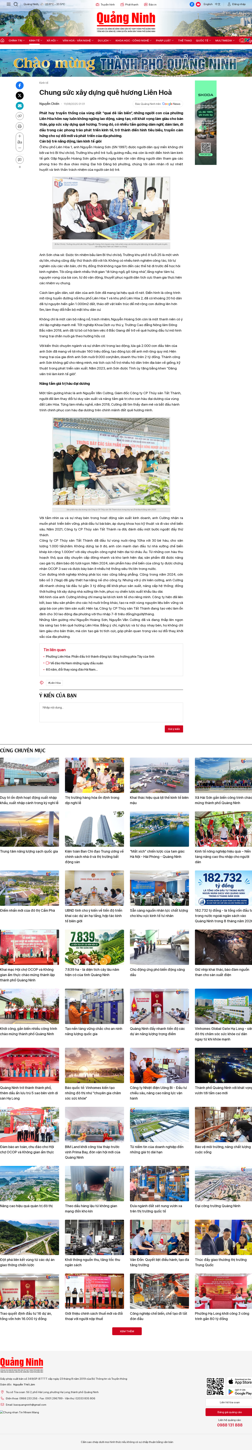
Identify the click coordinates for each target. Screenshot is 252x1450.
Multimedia (223, 40)
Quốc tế (202, 40)
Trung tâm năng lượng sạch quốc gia (29, 851)
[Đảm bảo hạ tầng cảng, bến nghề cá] (29, 1345)
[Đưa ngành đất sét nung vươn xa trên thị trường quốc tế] (159, 1183)
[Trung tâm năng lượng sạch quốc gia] (29, 829)
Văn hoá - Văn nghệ (77, 40)
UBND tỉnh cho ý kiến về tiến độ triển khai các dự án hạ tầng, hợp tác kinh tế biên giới (93, 915)
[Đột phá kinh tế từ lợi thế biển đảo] (29, 1398)
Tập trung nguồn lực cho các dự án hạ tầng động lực (157, 1370)
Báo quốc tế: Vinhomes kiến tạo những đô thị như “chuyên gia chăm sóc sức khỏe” (93, 1093)
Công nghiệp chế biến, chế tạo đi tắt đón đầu (158, 1316)
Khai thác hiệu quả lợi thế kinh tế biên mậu (159, 800)
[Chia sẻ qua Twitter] (20, 96)
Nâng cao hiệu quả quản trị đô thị (26, 1206)
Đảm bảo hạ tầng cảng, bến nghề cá (28, 1367)
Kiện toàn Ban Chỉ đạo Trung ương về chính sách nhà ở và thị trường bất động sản (94, 856)
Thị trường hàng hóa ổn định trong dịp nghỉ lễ (92, 800)
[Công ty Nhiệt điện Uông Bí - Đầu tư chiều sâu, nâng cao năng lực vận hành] (159, 1065)
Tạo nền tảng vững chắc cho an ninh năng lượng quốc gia (93, 1031)
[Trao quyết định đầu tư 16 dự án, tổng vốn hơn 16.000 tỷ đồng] (29, 1291)
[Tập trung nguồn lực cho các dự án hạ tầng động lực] (159, 1345)
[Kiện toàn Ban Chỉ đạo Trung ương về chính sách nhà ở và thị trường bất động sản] (94, 829)
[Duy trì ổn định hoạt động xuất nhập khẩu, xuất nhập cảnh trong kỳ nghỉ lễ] (29, 775)
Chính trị (15, 40)
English (208, 4)
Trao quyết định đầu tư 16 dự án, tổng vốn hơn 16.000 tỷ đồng (26, 1316)
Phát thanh (131, 4)
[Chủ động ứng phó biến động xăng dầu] (159, 947)
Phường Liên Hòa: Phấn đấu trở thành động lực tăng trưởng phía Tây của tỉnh (100, 656)
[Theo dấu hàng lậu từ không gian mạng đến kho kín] (94, 1183)
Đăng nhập (239, 4)
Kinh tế (34, 40)
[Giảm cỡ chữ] (19, 148)
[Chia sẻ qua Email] (20, 106)
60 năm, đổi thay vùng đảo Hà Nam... (72, 669)
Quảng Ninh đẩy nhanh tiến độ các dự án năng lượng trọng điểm (157, 1031)
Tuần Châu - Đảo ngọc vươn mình (221, 1367)
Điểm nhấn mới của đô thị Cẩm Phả (27, 910)
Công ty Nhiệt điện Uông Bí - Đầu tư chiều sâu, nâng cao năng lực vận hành (158, 1093)
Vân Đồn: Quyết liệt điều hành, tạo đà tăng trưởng (159, 1262)
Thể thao (185, 40)
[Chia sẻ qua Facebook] (20, 85)
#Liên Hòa (54, 682)
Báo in (153, 4)
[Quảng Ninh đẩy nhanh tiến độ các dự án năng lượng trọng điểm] (159, 1006)
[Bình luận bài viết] (20, 160)
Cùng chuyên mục (22, 749)
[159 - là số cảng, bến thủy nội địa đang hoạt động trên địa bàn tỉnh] (94, 1345)
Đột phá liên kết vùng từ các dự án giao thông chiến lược (27, 1262)
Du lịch (103, 40)
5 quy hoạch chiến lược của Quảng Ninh (157, 1423)
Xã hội (51, 40)
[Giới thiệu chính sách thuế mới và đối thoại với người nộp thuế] (94, 1291)
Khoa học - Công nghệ (132, 40)
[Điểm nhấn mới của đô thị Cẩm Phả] (29, 888)
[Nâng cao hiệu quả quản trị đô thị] (29, 1183)
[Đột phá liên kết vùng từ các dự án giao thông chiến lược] (29, 1237)
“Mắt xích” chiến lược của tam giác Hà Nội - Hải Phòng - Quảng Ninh (157, 854)
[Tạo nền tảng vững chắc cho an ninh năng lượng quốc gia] (94, 1006)
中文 (217, 4)
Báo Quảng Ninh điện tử (126, 22)
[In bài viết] (20, 126)
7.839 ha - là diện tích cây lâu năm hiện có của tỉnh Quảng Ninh (92, 972)
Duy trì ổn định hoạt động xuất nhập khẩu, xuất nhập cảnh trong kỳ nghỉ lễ (29, 800)
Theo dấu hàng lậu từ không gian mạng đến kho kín (91, 1208)
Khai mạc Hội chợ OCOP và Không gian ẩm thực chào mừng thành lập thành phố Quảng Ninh (27, 974)
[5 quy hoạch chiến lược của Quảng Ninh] (159, 1398)
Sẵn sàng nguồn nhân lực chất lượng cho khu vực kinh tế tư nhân (159, 913)
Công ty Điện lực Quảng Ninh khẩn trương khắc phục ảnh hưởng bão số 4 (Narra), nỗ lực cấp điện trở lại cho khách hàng (93, 1429)
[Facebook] (192, 4)
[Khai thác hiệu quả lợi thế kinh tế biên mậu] (159, 775)
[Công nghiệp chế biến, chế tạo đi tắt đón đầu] (159, 1291)
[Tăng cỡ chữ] (19, 136)
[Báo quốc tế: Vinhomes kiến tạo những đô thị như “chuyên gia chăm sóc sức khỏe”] (94, 1065)
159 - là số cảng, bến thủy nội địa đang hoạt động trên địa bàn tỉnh (91, 1370)
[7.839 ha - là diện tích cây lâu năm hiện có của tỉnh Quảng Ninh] (94, 947)
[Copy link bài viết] (20, 116)
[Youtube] (198, 4)
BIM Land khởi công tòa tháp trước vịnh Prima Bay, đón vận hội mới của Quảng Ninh (92, 1152)
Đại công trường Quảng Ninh (217, 1206)
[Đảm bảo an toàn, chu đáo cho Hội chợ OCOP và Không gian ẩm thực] (29, 1124)
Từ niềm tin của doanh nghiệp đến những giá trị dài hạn (156, 1149)
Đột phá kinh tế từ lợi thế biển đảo (27, 1421)
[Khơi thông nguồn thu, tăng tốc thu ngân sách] (94, 1237)
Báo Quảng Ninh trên (148, 103)
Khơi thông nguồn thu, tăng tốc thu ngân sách (92, 1262)
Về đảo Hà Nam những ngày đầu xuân (76, 663)
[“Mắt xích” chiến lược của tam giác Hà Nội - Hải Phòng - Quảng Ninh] (159, 829)
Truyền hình (108, 4)
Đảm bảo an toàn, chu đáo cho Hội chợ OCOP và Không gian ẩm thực (27, 1149)
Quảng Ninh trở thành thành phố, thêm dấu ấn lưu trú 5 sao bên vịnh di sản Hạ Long (29, 1093)
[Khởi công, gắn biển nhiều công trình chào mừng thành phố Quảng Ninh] (29, 1006)
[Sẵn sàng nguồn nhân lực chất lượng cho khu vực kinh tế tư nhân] (159, 888)
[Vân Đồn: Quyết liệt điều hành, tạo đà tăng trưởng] (159, 1237)
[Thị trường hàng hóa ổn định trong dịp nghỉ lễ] (94, 775)
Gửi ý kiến (174, 728)
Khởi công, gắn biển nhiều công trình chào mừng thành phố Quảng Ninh (28, 1031)
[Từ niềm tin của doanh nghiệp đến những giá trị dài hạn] (159, 1124)
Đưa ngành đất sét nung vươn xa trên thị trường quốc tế (156, 1208)
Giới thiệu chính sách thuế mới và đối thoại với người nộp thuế (94, 1316)
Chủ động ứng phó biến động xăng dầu (157, 972)
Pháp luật (163, 40)
